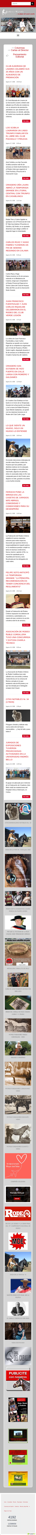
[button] (18, 35)
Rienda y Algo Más (24, 1506)
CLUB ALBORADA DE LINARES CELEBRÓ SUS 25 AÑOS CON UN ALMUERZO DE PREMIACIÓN (17, 72)
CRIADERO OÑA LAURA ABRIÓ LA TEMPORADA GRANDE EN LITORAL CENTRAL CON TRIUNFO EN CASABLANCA (18, 190)
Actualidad (9, 1502)
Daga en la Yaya (8, 1510)
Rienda (14, 1502)
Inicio (5, 1502)
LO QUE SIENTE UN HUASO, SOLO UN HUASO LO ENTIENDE (16, 428)
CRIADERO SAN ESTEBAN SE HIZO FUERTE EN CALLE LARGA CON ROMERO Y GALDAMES (17, 371)
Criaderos (17, 1506)
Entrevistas (25, 1502)
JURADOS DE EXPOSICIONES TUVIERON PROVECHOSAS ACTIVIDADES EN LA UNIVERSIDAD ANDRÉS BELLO (17, 751)
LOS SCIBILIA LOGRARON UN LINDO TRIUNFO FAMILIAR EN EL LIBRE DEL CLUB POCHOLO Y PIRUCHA (17, 133)
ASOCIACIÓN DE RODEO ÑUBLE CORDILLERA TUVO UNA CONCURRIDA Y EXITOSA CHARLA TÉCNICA (18, 637)
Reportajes (19, 1502)
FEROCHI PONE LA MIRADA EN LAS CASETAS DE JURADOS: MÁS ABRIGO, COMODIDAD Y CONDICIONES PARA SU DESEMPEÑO (17, 500)
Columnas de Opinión (9, 1506)
